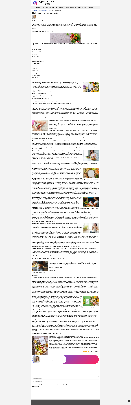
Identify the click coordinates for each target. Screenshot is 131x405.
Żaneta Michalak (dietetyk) (38, 20)
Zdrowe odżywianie (36, 7)
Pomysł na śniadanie (82, 7)
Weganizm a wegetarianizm (71, 7)
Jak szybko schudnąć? (47, 7)
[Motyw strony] (129, 401)
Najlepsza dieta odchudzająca (57, 7)
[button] (98, 7)
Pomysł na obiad (90, 7)
